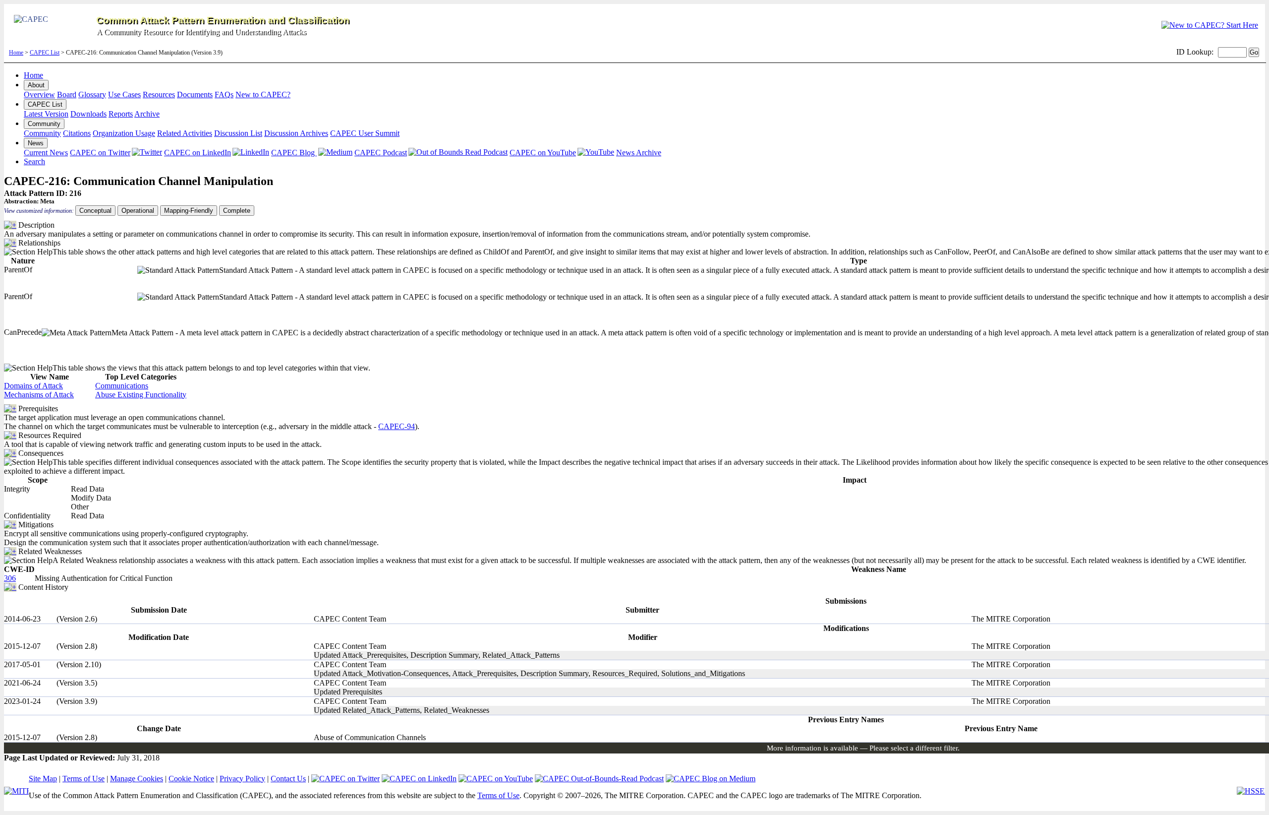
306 (10, 578)
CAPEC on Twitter (100, 152)
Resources (159, 94)
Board (66, 94)
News (36, 143)
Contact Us (288, 778)
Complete (236, 210)
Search (34, 161)
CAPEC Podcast (380, 152)
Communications (121, 385)
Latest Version (46, 114)
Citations (77, 133)
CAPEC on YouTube (543, 152)
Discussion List (238, 133)
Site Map (43, 778)
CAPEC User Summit (365, 133)
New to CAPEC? (262, 94)
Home (16, 52)
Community (44, 123)
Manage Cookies (136, 778)
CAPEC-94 (396, 426)
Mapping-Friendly (188, 210)
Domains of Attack (33, 385)
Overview (39, 94)
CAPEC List (44, 52)
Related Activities (184, 133)
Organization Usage (124, 133)
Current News (46, 152)
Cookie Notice (191, 778)
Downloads (88, 114)
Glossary (92, 94)
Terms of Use (83, 778)
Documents (195, 94)
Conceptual (95, 210)
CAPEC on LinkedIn (197, 152)
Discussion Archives (296, 133)
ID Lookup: (1194, 52)
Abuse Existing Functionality (140, 394)
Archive (147, 114)
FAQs (224, 94)
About (36, 85)
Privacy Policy (242, 778)
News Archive (638, 152)
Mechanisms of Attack (39, 394)
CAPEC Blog (294, 152)
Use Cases (124, 94)
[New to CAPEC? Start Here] (1209, 25)
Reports (121, 114)
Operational (137, 210)
